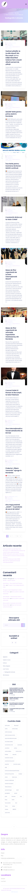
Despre (2, 853)
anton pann (7, 725)
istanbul (20, 773)
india (6, 767)
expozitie (7, 764)
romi (21, 796)
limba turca (14, 777)
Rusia (6, 799)
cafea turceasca (8, 732)
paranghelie (7, 793)
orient (17, 790)
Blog (17, 13)
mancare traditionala (9, 780)
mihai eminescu (8, 786)
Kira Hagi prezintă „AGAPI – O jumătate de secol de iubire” (14, 507)
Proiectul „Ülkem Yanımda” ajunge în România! (14, 470)
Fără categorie (6, 666)
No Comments (9, 45)
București (16, 725)
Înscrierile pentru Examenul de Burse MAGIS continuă (13, 166)
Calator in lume (6, 660)
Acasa (11, 13)
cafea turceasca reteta (10, 735)
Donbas (6, 754)
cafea (6, 728)
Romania (13, 796)
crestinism (7, 748)
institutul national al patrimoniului (12, 770)
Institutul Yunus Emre (9, 773)
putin (6, 796)
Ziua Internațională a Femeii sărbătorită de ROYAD (14, 430)
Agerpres (5, 657)
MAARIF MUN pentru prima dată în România (13, 114)
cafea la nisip (15, 728)
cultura (15, 748)
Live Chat (3, 881)
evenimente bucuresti (9, 761)
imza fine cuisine (16, 764)
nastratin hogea (8, 790)
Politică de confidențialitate (8, 858)
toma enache (8, 802)
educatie (14, 754)
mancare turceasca (9, 783)
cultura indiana (8, 751)
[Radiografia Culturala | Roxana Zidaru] (4, 4)
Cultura (5, 663)
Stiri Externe (6, 675)
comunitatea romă (9, 744)
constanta (19, 744)
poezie (15, 793)
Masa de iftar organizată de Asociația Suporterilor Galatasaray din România (12, 333)
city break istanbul (9, 741)
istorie (6, 777)
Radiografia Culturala (10, 672)
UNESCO (14, 809)
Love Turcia (9, 46)
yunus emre (7, 812)
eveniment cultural (9, 757)
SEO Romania (14, 892)
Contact (3, 878)
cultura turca (18, 751)
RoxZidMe (10, 44)
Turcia (6, 806)
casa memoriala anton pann (11, 738)
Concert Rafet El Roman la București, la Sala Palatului (14, 392)
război (13, 799)
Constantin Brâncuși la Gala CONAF (14, 218)
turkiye (13, 806)
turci (16, 802)
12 (17, 536)
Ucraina (6, 809)
